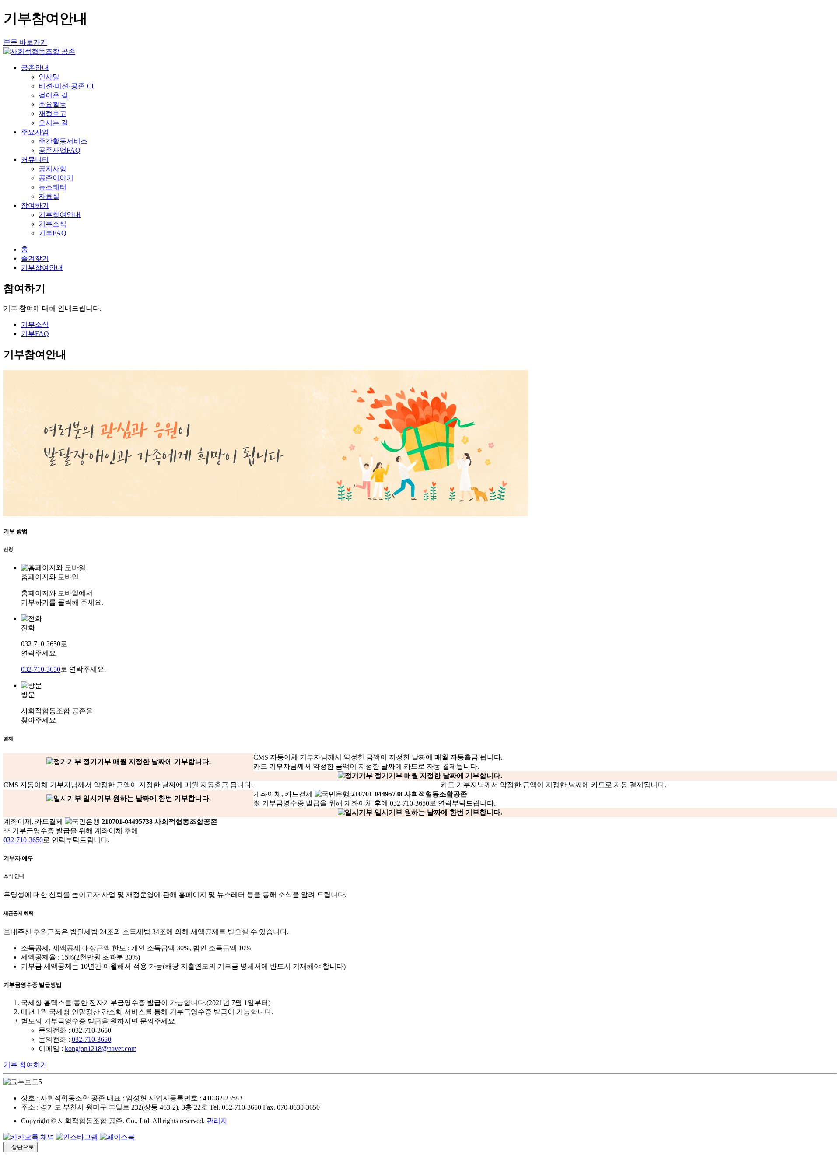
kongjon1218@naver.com (100, 1048)
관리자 (217, 1120)
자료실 (49, 196)
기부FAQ (52, 233)
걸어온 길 (53, 95)
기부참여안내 (59, 214)
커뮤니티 (35, 159)
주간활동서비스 (63, 141)
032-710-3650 (40, 669)
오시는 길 (53, 122)
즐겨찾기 (35, 258)
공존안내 (35, 67)
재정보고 (52, 113)
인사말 (49, 77)
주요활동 (52, 104)
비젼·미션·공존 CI (66, 86)
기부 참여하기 (25, 1064)
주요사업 (35, 132)
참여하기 (35, 205)
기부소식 (52, 224)
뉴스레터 (52, 187)
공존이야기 (56, 178)
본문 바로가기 (25, 42)
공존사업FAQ (59, 150)
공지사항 (52, 168)
